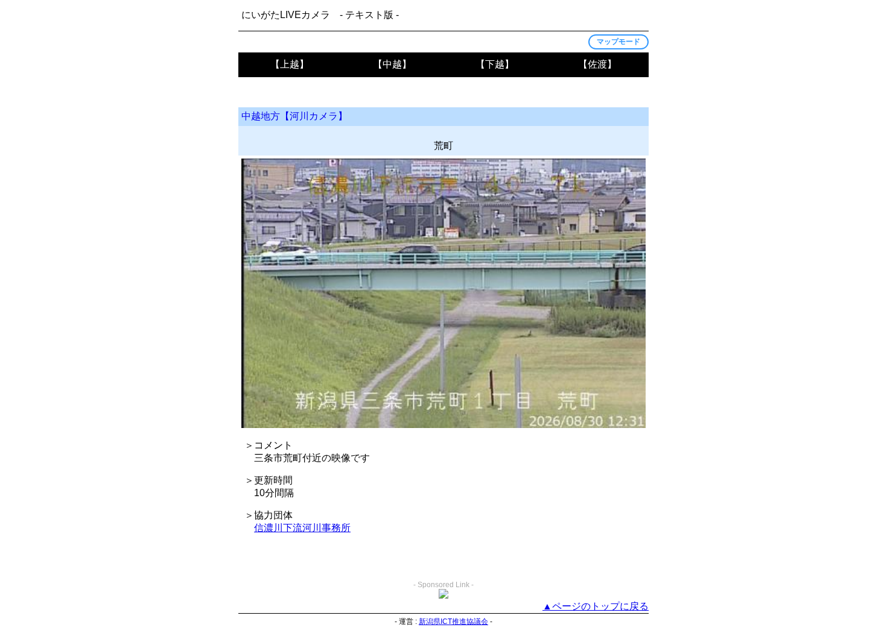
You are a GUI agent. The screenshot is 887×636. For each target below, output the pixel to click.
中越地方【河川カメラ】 (294, 116)
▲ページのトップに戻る (595, 606)
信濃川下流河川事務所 (302, 528)
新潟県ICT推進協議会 (453, 621)
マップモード (618, 41)
